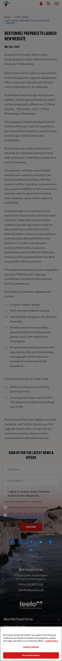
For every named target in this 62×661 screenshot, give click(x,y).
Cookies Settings (31, 647)
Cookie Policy (51, 641)
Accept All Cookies (31, 655)
